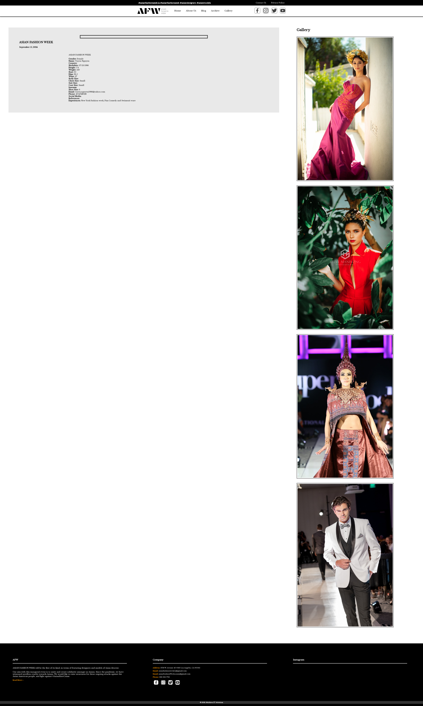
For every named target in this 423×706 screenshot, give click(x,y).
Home (177, 10)
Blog (203, 10)
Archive (215, 10)
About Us (191, 10)
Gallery (228, 10)
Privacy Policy (278, 3)
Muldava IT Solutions (214, 702)
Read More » (18, 680)
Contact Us (261, 3)
